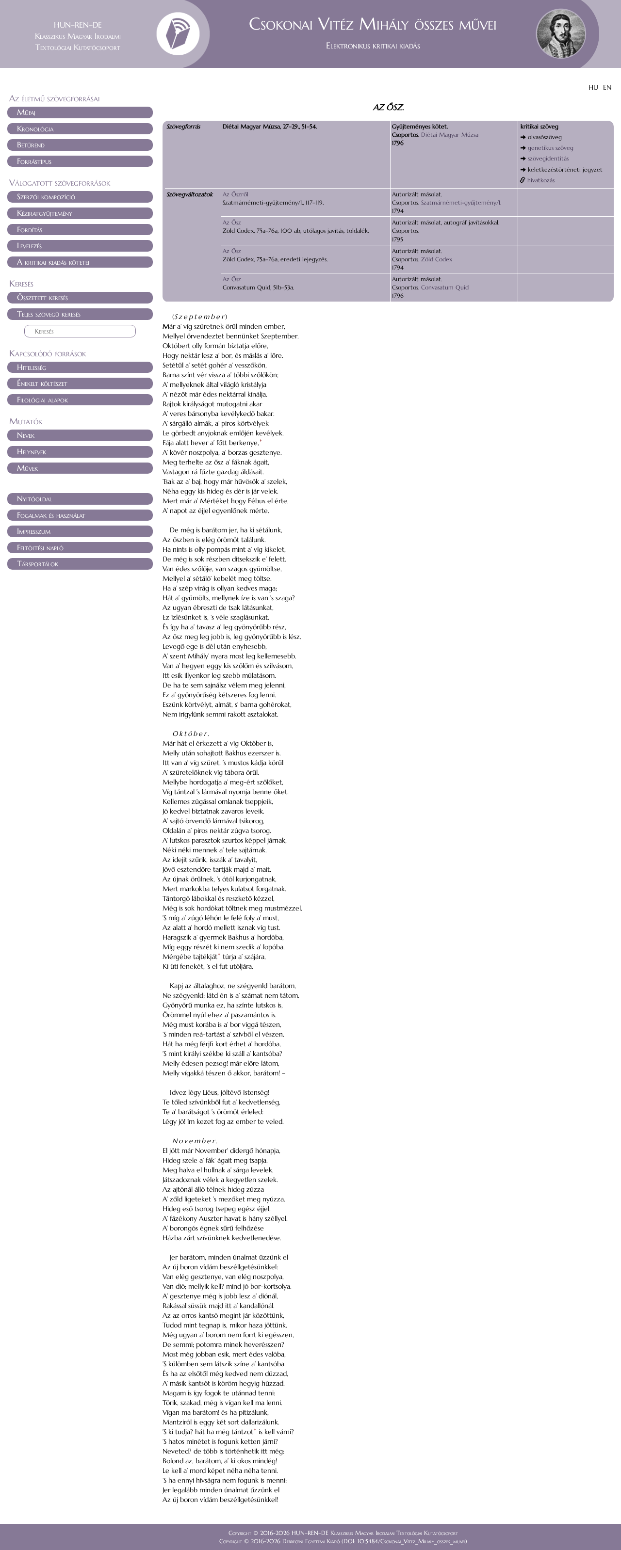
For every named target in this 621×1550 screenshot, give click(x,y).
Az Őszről (235, 194)
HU (593, 87)
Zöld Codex (436, 259)
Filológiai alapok (42, 399)
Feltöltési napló (40, 547)
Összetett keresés (42, 297)
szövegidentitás (548, 158)
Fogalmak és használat (51, 515)
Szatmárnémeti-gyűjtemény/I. (461, 202)
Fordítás (29, 229)
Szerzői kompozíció (46, 196)
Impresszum (33, 531)
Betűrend (31, 144)
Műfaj (26, 112)
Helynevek (31, 451)
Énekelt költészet (42, 383)
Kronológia (35, 128)
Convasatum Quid (445, 287)
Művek (27, 468)
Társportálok (37, 563)
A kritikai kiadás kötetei (53, 262)
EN (607, 87)
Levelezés (29, 245)
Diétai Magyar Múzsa (449, 134)
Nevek (25, 435)
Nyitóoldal (34, 498)
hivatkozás (541, 180)
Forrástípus (34, 161)
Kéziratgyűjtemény (44, 213)
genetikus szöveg (550, 147)
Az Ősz (232, 222)
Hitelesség (31, 367)
